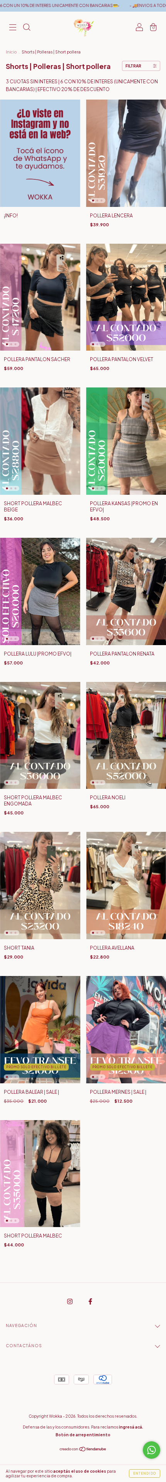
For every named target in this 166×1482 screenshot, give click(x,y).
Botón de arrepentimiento (83, 1434)
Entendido (144, 1473)
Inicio (11, 52)
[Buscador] (26, 28)
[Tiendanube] (83, 1450)
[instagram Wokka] (70, 1302)
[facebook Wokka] (90, 1302)
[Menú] (13, 28)
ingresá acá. (131, 1427)
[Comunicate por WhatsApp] (151, 1450)
